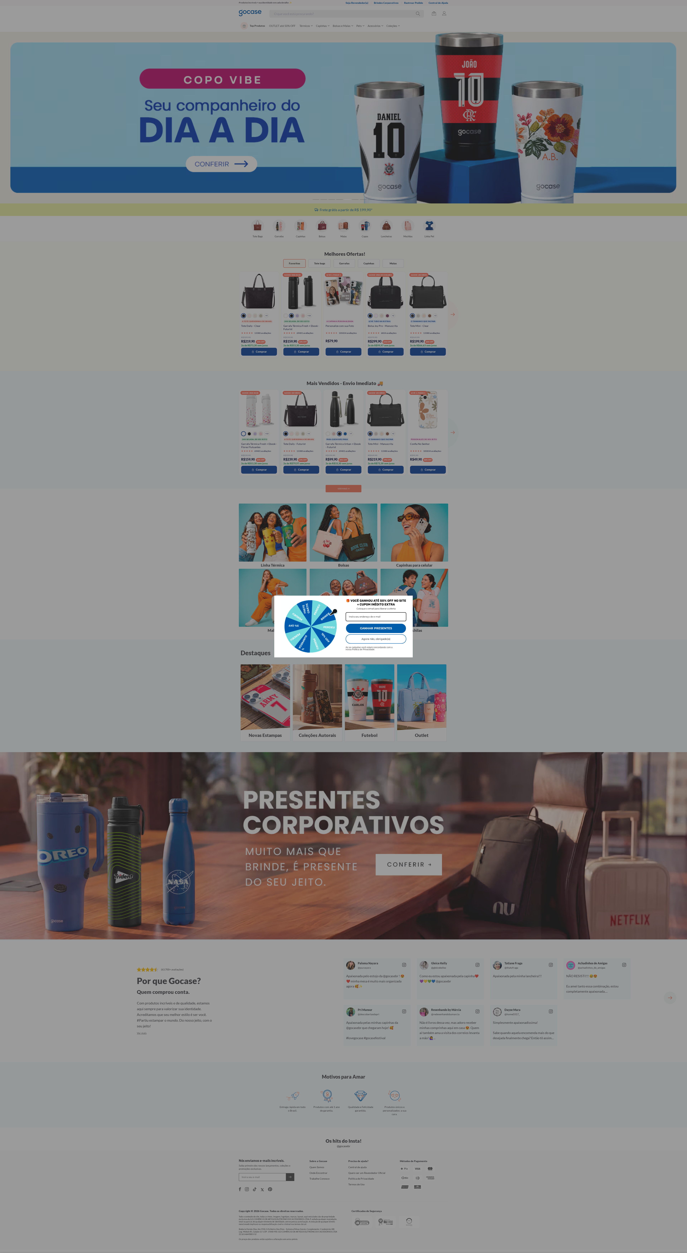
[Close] (408, 600)
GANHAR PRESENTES (376, 628)
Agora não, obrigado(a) (376, 639)
